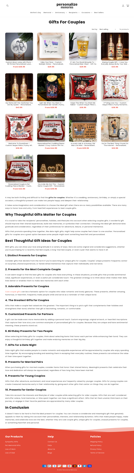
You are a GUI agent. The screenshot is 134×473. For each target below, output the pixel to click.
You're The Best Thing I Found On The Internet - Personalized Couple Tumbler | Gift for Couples (115, 144)
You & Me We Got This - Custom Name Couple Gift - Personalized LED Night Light (51, 185)
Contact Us (52, 442)
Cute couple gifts (13, 291)
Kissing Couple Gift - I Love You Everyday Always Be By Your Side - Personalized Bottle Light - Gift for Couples (115, 63)
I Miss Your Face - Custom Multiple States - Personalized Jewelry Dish (51, 63)
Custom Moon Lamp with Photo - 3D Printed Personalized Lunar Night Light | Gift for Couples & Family (19, 63)
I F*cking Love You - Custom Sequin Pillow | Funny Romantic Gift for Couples (114, 104)
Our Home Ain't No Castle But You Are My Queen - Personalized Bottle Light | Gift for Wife (19, 104)
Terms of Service (97, 453)
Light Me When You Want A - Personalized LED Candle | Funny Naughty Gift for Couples (51, 104)
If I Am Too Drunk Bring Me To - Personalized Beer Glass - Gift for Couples (83, 63)
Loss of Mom (10, 449)
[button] (7, 5)
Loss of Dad (10, 453)
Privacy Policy (96, 449)
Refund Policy (95, 445)
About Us (51, 449)
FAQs (50, 445)
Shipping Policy (96, 442)
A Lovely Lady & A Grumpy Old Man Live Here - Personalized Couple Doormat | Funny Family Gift (83, 144)
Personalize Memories (69, 470)
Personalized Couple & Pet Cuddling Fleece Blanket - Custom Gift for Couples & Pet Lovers (19, 185)
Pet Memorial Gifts (13, 445)
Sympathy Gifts (11, 442)
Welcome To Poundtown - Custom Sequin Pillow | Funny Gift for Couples (19, 144)
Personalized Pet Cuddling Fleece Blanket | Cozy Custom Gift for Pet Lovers (51, 144)
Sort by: (95, 29)
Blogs (50, 453)
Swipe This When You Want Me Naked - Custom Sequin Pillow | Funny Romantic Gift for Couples (83, 104)
